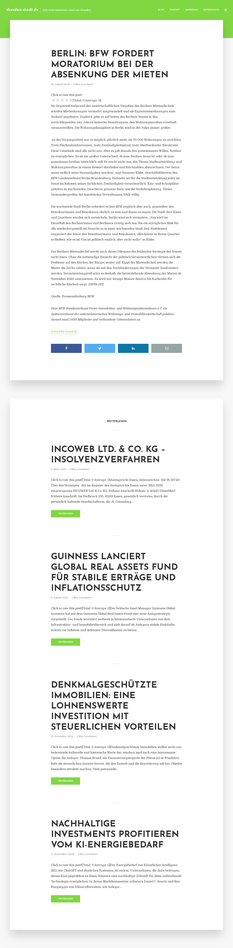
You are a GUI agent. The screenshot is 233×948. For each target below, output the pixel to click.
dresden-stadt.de (22, 10)
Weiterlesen (65, 514)
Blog (161, 10)
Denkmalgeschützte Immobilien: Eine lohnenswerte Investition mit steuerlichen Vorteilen (113, 706)
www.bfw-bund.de (64, 331)
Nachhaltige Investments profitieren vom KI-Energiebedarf (115, 835)
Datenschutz (211, 10)
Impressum (191, 10)
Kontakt (174, 10)
